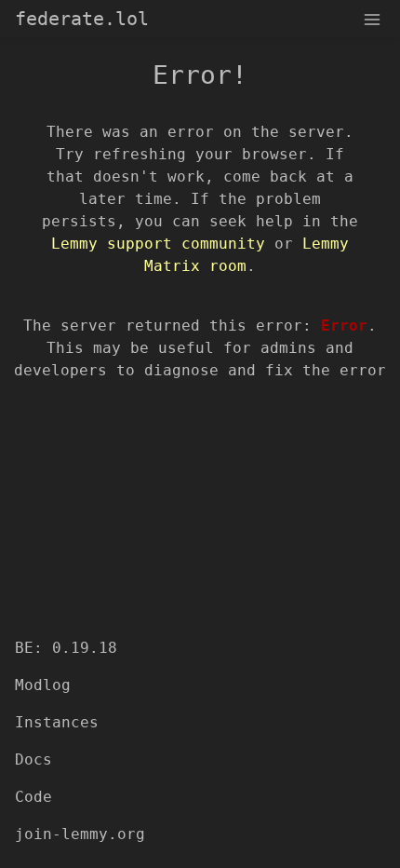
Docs (33, 759)
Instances (57, 722)
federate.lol (82, 18)
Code (33, 797)
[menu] (372, 19)
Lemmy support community (158, 243)
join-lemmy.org (80, 834)
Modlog (43, 685)
